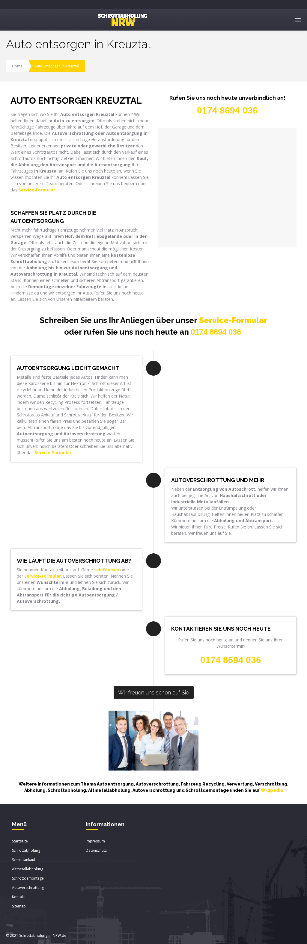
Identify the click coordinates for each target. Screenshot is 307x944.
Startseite (20, 841)
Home (17, 66)
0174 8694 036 (216, 331)
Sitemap (19, 906)
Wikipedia (272, 790)
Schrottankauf (23, 859)
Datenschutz (96, 850)
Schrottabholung (26, 850)
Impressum (95, 841)
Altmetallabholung (27, 868)
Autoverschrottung (28, 887)
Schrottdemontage (28, 878)
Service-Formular (233, 320)
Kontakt (18, 896)
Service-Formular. (54, 452)
